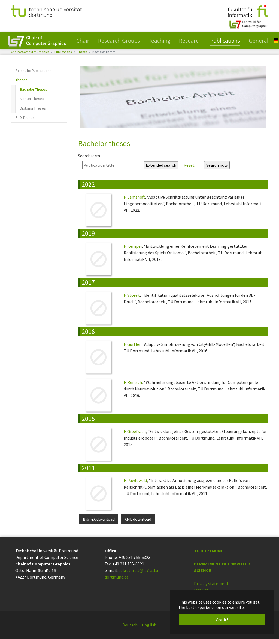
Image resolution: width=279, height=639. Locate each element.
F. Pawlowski (135, 480)
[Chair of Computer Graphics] (36, 40)
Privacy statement (211, 583)
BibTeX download (99, 519)
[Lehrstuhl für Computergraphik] (248, 22)
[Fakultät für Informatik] (248, 10)
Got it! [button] (222, 619)
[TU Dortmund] (46, 10)
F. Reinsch (133, 382)
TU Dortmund (209, 550)
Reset (189, 165)
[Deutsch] (276, 40)
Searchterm (89, 155)
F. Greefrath (135, 431)
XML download (138, 519)
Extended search (161, 165)
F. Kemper (133, 246)
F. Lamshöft (134, 197)
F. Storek (132, 295)
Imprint (201, 590)
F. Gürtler (132, 344)
